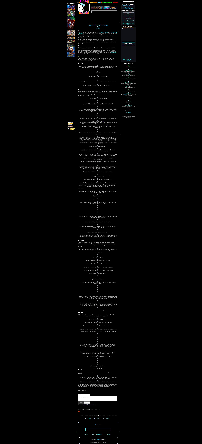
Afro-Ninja (133, 66)
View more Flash (128, 112)
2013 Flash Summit (103, 32)
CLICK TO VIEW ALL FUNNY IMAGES (128, 60)
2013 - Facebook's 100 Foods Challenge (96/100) (128, 15)
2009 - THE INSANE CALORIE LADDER (128, 24)
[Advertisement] (71, 73)
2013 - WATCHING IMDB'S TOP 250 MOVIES (128, 18)
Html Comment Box (89, 404)
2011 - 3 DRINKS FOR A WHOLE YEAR (128, 21)
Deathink (125, 94)
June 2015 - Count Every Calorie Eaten (128, 13)
